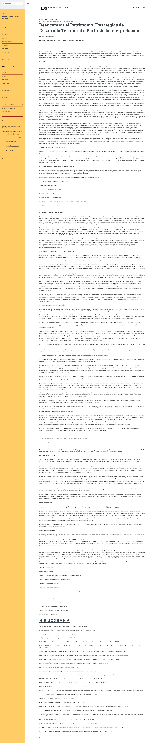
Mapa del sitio (6, 111)
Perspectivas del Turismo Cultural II (58, 7)
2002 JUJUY (5, 38)
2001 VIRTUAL (5, 48)
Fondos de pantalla (8, 90)
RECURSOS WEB (6, 59)
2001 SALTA (5, 34)
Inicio (4, 72)
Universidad (6, 83)
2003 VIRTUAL (5, 52)
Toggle (28, 3)
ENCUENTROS (5, 31)
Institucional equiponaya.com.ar (12, 145)
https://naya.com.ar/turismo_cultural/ (10, 134)
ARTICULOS (5, 27)
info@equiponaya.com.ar (10, 141)
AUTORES (4, 63)
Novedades (5, 87)
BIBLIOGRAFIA (6, 56)
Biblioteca (5, 79)
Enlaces (4, 97)
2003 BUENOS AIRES (7, 41)
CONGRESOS (5, 45)
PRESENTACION (6, 24)
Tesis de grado (6, 94)
